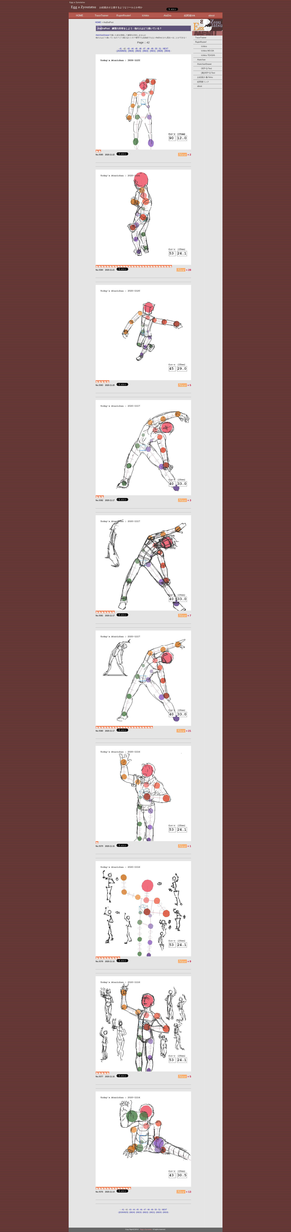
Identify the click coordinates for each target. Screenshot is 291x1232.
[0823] (138, 51)
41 (121, 49)
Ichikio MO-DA (203, 51)
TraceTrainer (101, 15)
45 (136, 49)
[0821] (153, 51)
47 (144, 49)
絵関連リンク (201, 82)
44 (132, 49)
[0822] (145, 51)
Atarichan (199, 60)
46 (140, 49)
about (211, 15)
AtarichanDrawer (103, 35)
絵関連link (189, 15)
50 (156, 49)
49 (152, 49)
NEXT (165, 49)
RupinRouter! (123, 15)
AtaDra (167, 15)
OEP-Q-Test (202, 68)
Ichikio (145, 15)
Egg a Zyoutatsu (77, 2)
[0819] (167, 51)
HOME (79, 15)
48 (148, 49)
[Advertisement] (81, 65)
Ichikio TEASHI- (204, 55)
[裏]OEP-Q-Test (204, 73)
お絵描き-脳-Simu (203, 77)
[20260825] (121, 51)
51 (160, 49)
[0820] (160, 51)
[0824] (131, 51)
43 (128, 49)
